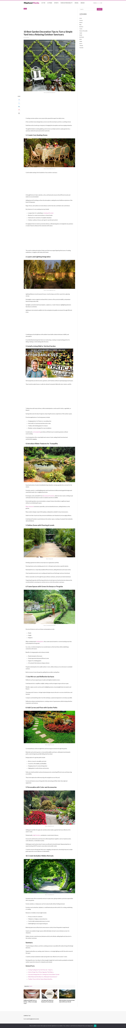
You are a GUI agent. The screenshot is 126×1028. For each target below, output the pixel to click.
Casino (80, 28)
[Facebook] (19, 99)
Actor (43, 2)
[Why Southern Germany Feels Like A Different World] (67, 994)
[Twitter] (19, 103)
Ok (95, 1025)
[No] (124, 1025)
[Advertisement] (63, 19)
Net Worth (81, 37)
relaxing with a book (48, 213)
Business (81, 26)
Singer (82, 2)
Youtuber (81, 47)
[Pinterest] (19, 109)
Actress (49, 2)
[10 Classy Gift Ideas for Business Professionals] (49, 994)
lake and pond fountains (48, 495)
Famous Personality (66, 2)
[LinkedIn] (19, 106)
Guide (80, 32)
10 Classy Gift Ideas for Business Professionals (47, 1001)
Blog (25, 8)
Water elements (30, 506)
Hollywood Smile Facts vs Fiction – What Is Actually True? (30, 1002)
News (80, 39)
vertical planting (37, 432)
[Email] (19, 113)
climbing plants (39, 641)
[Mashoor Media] (31, 3)
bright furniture (36, 835)
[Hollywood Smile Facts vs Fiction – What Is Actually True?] (32, 994)
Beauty (80, 22)
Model (76, 2)
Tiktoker (81, 45)
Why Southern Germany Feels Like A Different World (67, 1001)
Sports (56, 2)
